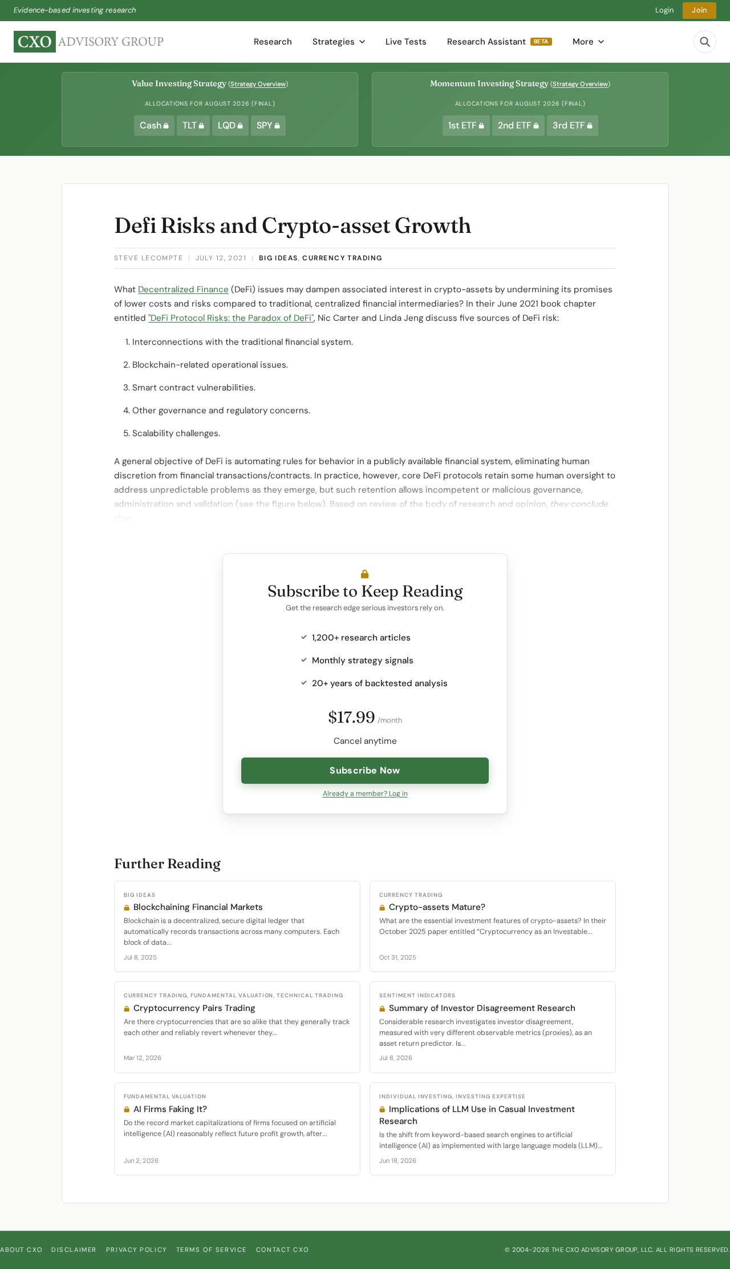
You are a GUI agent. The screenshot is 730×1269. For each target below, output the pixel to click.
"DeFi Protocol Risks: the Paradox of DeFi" (231, 318)
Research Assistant (498, 41)
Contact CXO (282, 1250)
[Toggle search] (705, 41)
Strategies (334, 41)
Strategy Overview (258, 84)
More (583, 41)
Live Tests (406, 41)
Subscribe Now (365, 770)
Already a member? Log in (365, 793)
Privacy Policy (136, 1250)
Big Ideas (278, 258)
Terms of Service (211, 1250)
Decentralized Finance (183, 289)
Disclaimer (74, 1250)
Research (273, 41)
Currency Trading (342, 258)
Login (664, 10)
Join (699, 10)
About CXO (21, 1250)
